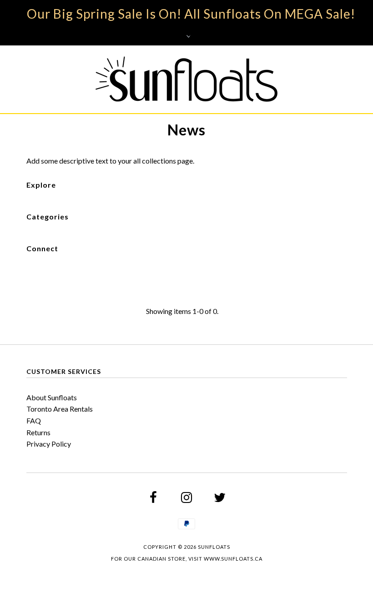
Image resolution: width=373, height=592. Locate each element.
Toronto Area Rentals (59, 408)
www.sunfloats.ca (233, 559)
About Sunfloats (51, 397)
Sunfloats (214, 547)
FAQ (33, 420)
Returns (38, 432)
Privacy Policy (48, 443)
